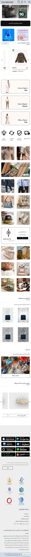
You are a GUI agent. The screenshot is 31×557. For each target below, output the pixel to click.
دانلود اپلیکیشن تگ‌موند (15, 23)
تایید (8, 468)
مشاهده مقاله (15, 376)
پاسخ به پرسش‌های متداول (22, 521)
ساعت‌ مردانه (25, 238)
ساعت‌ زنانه (20, 238)
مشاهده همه (5, 43)
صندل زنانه (15, 415)
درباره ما (26, 514)
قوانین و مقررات (25, 519)
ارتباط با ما (26, 516)
